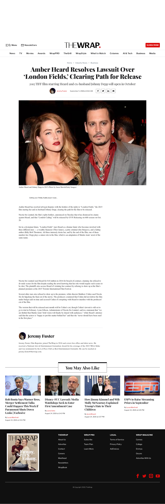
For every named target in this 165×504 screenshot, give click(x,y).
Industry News (81, 63)
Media (152, 53)
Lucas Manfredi (12, 417)
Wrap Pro (89, 435)
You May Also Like (83, 367)
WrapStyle (81, 53)
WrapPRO (54, 53)
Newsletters (30, 45)
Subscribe (153, 45)
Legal (113, 435)
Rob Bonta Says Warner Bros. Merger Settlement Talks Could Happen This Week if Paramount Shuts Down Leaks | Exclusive (22, 406)
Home (69, 63)
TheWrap (63, 435)
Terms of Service (117, 439)
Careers (61, 453)
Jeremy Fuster (62, 91)
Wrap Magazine (144, 435)
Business (140, 53)
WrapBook (62, 467)
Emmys (139, 449)
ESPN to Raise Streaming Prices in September (139, 401)
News (12, 53)
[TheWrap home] (82, 45)
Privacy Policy (116, 444)
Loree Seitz (51, 411)
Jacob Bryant (91, 414)
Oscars (139, 453)
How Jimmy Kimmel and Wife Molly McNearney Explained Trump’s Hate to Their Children (102, 404)
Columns (114, 53)
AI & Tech (127, 53)
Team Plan (88, 444)
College (139, 444)
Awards (41, 53)
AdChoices (114, 449)
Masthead (62, 458)
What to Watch (98, 53)
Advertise (62, 444)
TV (20, 53)
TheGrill (68, 53)
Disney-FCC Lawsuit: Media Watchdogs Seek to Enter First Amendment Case (62, 403)
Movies (30, 53)
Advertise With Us (143, 458)
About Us (62, 439)
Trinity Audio (42, 198)
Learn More (89, 449)
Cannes (139, 439)
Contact (61, 449)
